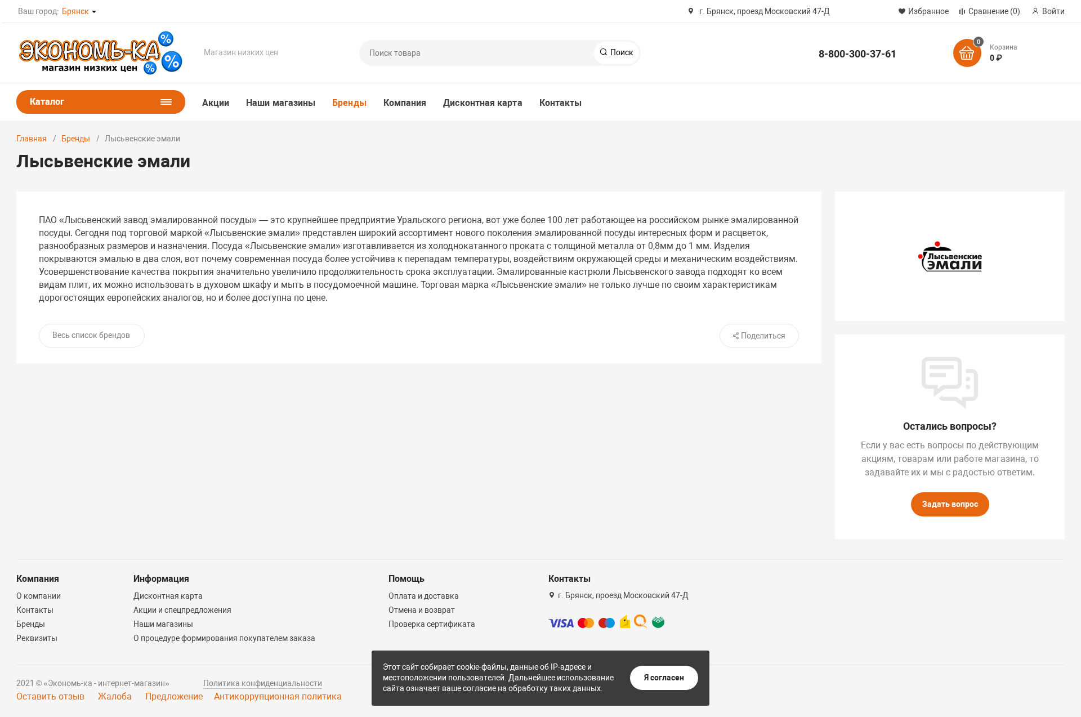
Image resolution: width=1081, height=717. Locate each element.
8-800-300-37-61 (857, 54)
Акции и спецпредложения (182, 609)
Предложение (174, 696)
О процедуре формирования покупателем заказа (224, 638)
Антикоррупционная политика (278, 696)
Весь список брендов (91, 335)
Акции (215, 102)
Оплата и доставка (423, 595)
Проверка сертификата (431, 624)
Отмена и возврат (421, 609)
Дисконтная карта (482, 102)
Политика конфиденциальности (262, 683)
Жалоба (115, 696)
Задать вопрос (950, 504)
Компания (405, 102)
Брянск (75, 11)
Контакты (560, 102)
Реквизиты (36, 638)
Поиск (621, 52)
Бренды (349, 102)
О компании (38, 595)
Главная (31, 138)
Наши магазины (280, 102)
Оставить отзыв (50, 696)
